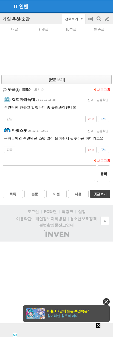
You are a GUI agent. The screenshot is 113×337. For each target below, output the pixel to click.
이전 (56, 194)
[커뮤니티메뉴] (5, 6)
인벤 (23, 6)
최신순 (39, 90)
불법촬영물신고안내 (56, 225)
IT (16, 6)
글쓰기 (107, 19)
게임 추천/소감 (16, 19)
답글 (9, 118)
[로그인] (96, 6)
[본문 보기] (56, 80)
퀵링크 (67, 211)
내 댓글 (43, 29)
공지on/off (91, 21)
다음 (78, 194)
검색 (99, 21)
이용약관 (24, 219)
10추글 (71, 29)
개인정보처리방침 (50, 219)
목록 (13, 194)
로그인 (33, 211)
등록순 (26, 90)
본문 (35, 194)
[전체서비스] (106, 6)
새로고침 (103, 90)
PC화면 (50, 211)
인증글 (99, 29)
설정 (82, 211)
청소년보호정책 (83, 219)
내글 (14, 29)
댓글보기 (100, 194)
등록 (103, 174)
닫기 (106, 301)
